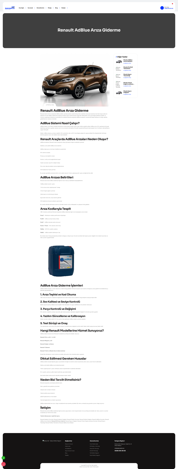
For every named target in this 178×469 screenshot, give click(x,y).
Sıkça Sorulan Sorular (70, 450)
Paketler (67, 455)
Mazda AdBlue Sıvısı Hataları (127, 60)
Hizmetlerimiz (40, 8)
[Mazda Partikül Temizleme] (119, 69)
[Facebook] (5, 3)
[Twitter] (8, 3)
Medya (49, 8)
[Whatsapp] (3, 457)
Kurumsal (30, 8)
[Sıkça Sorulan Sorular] (3, 464)
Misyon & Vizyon (69, 444)
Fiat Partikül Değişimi (94, 453)
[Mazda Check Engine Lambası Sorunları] (119, 84)
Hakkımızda (67, 446)
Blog (56, 8)
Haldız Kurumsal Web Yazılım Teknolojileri (89, 466)
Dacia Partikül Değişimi (95, 455)
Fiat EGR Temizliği (94, 450)
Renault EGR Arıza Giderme (58, 421)
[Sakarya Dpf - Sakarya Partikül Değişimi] (10, 8)
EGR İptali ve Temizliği (95, 446)
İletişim (63, 8)
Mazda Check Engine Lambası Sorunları (128, 83)
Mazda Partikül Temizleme (128, 68)
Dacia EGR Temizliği (94, 448)
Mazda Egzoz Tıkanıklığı (127, 75)
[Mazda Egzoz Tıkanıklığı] (119, 76)
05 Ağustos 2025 (127, 63)
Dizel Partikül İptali (94, 444)
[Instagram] (10, 3)
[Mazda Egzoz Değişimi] (119, 92)
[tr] (172, 3)
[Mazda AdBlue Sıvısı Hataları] (119, 61)
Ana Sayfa (21, 8)
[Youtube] (13, 3)
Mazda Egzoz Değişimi (127, 91)
